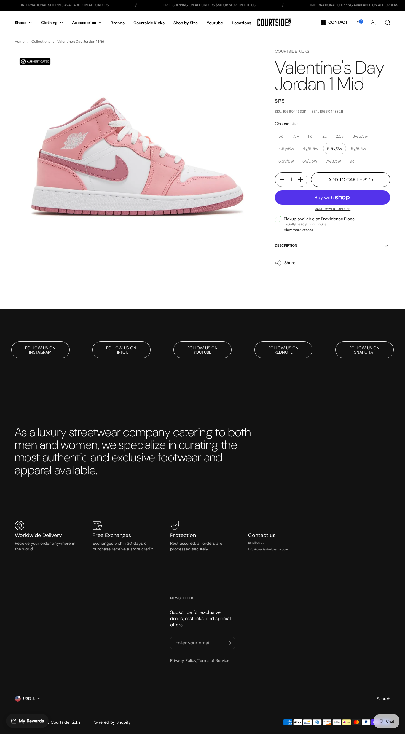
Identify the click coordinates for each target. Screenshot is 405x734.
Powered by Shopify (111, 722)
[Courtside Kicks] (274, 22)
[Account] (373, 22)
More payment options (332, 209)
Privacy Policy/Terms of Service (199, 660)
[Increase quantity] (302, 180)
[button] (359, 22)
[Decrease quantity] (279, 180)
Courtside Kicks (292, 51)
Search (383, 698)
